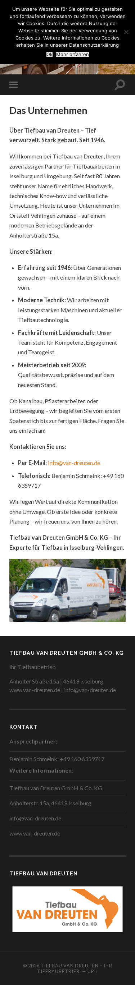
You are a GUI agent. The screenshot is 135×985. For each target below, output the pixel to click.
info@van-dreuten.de (74, 462)
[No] (126, 32)
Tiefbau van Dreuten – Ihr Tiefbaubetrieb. (74, 968)
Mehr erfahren (72, 54)
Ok (49, 54)
